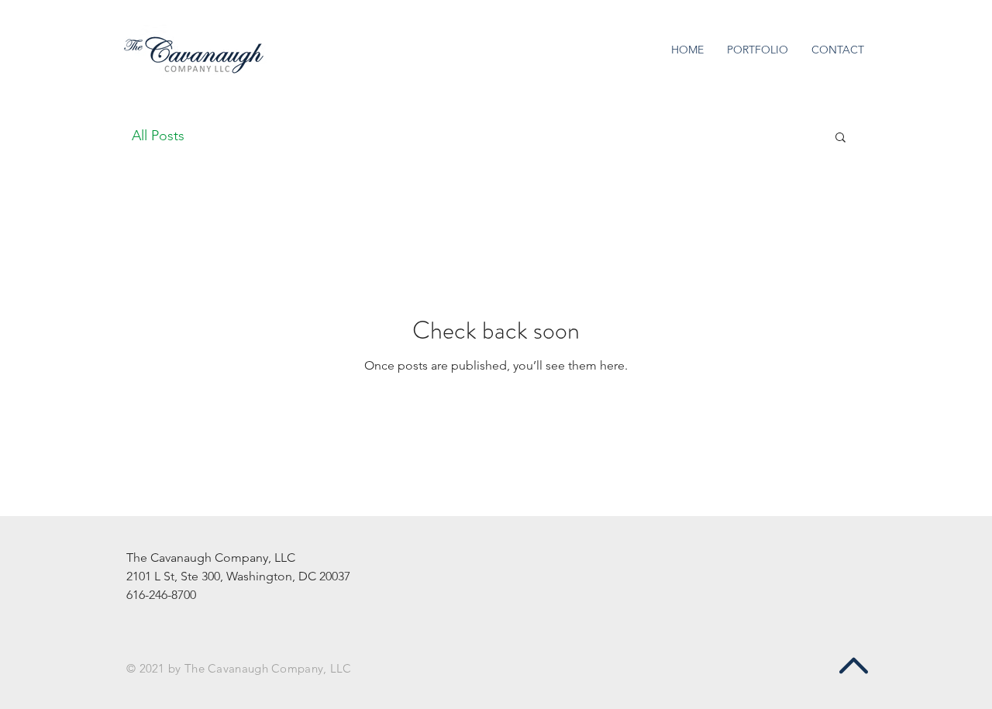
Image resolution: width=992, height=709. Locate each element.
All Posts (158, 135)
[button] (840, 138)
